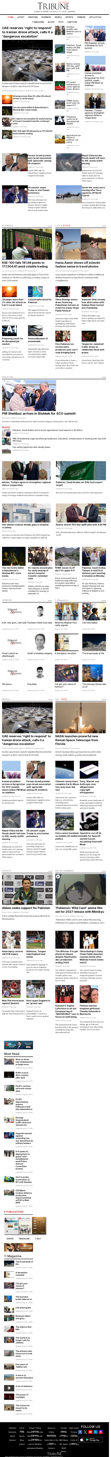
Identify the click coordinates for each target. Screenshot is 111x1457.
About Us (51, 1428)
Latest (21, 17)
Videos (22, 1444)
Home (11, 17)
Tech (60, 22)
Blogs (51, 22)
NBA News (63, 1440)
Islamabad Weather (35, 1448)
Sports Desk (6, 912)
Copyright (74, 1436)
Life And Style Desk (62, 271)
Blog (22, 1440)
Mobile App (74, 1444)
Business (46, 17)
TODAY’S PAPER (41, 12)
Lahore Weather (35, 1444)
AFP (3, 91)
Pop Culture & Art (61, 916)
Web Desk (5, 418)
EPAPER (71, 12)
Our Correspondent (9, 271)
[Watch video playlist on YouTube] (18, 1045)
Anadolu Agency (18, 91)
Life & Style (95, 17)
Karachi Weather (35, 1440)
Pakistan (33, 17)
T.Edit (22, 1432)
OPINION (7, 600)
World (58, 17)
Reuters (8, 91)
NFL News (63, 1444)
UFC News (63, 1436)
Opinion (81, 17)
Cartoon (72, 22)
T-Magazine (38, 22)
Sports (69, 17)
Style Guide (74, 1428)
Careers (51, 1448)
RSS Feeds (51, 1436)
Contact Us (51, 1444)
